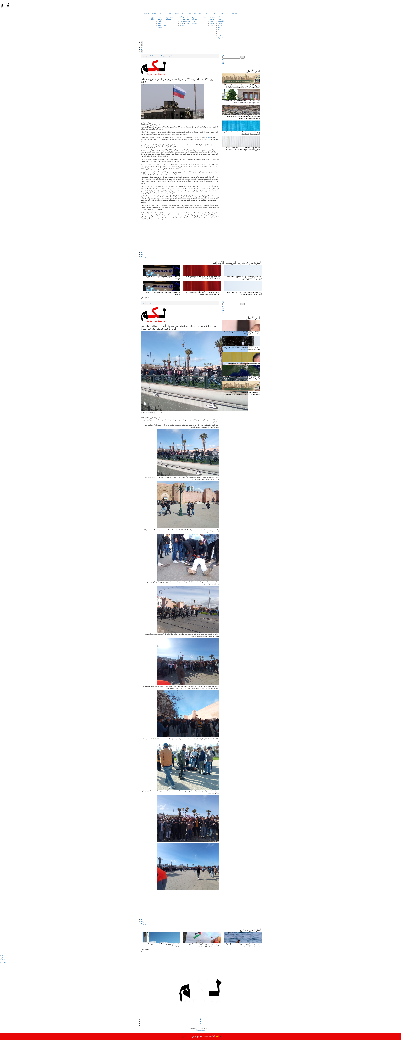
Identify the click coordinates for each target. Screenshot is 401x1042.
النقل (159, 21)
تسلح (219, 27)
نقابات (160, 27)
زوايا (219, 31)
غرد (143, 252)
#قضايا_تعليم (162, 25)
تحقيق (194, 17)
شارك (143, 254)
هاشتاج (182, 25)
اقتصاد (169, 13)
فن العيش (213, 25)
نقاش (187, 19)
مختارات (212, 17)
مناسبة (212, 19)
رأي (183, 13)
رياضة (177, 13)
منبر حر (182, 19)
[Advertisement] (180, 237)
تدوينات (182, 23)
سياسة (154, 13)
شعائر (212, 23)
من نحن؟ (3, 955)
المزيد (221, 13)
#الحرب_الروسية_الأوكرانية (158, 56)
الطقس (220, 23)
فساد (219, 19)
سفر (211, 21)
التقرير (208, 137)
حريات (207, 13)
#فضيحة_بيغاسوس (223, 38)
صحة (159, 23)
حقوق (205, 17)
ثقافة (189, 13)
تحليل (152, 19)
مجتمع (161, 13)
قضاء (159, 17)
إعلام (219, 17)
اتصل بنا (2, 959)
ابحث (242, 57)
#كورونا (220, 25)
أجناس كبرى (197, 13)
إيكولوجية (221, 21)
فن (187, 17)
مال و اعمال (169, 17)
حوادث (160, 19)
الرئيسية (146, 13)
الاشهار (2, 957)
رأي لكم (182, 17)
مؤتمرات (168, 19)
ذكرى (219, 29)
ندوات (188, 21)
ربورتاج (194, 19)
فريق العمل (234, 13)
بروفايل (194, 23)
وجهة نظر (183, 21)
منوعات (214, 13)
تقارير (152, 17)
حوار (193, 21)
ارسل (144, 257)
